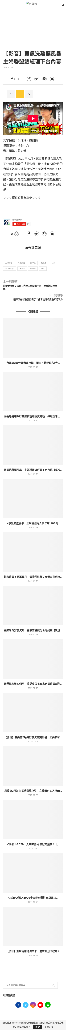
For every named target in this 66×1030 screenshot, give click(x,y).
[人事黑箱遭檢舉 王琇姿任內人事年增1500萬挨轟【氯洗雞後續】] (33, 498)
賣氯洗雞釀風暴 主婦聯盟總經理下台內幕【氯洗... (33, 470)
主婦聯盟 (8, 263)
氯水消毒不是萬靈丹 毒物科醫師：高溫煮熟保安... (33, 577)
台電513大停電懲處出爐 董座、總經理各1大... (33, 363)
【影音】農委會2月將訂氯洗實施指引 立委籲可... (33, 737)
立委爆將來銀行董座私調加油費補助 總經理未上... (33, 416)
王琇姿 (22, 268)
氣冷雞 (33, 263)
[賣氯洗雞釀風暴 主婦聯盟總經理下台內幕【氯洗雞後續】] (33, 445)
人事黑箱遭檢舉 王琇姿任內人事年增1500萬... (33, 523)
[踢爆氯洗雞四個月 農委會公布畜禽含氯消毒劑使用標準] (33, 659)
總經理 (33, 268)
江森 (53, 263)
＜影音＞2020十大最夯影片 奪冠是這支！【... (33, 844)
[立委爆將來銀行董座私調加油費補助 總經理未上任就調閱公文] (33, 391)
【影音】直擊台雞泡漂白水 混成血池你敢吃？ (33, 951)
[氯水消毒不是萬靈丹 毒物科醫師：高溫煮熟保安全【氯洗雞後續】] (33, 552)
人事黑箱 (21, 263)
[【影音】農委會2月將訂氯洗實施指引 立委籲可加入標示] (33, 712)
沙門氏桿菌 (9, 268)
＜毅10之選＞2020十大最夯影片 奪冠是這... (33, 898)
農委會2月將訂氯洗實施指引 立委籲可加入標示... (33, 791)
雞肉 (43, 268)
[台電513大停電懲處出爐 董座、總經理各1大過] (33, 338)
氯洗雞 (43, 263)
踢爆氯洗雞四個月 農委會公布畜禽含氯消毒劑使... (33, 684)
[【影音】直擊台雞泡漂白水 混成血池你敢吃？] (33, 926)
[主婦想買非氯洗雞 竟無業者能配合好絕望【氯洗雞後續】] (33, 605)
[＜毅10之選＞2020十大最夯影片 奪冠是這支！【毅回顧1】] (33, 873)
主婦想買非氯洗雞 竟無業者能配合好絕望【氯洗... (33, 630)
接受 (37, 1026)
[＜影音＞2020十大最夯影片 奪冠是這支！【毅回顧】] (33, 819)
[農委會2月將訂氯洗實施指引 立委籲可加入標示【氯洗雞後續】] (33, 766)
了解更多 (48, 1027)
